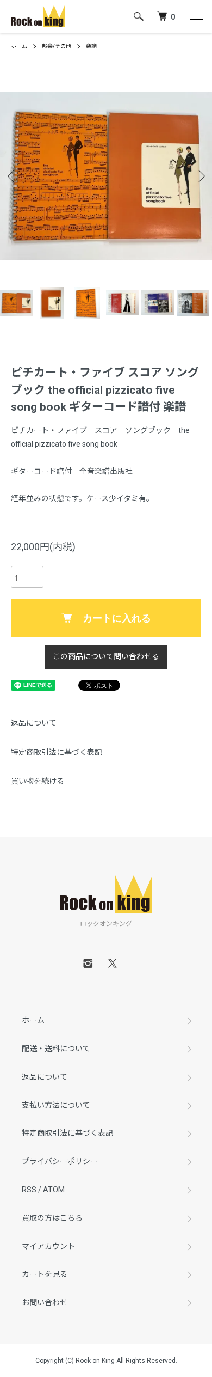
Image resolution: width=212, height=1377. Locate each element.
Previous (12, 176)
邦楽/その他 (56, 46)
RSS (29, 1189)
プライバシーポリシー (60, 1161)
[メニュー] (195, 16)
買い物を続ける (37, 781)
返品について (34, 722)
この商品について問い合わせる (106, 656)
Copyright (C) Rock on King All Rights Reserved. (106, 1360)
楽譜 (91, 46)
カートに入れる (117, 618)
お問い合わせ (44, 1302)
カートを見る (44, 1274)
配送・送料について (56, 1048)
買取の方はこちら (52, 1218)
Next (200, 176)
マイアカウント (48, 1246)
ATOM (54, 1189)
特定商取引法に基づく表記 (56, 752)
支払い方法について (56, 1105)
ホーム (19, 46)
